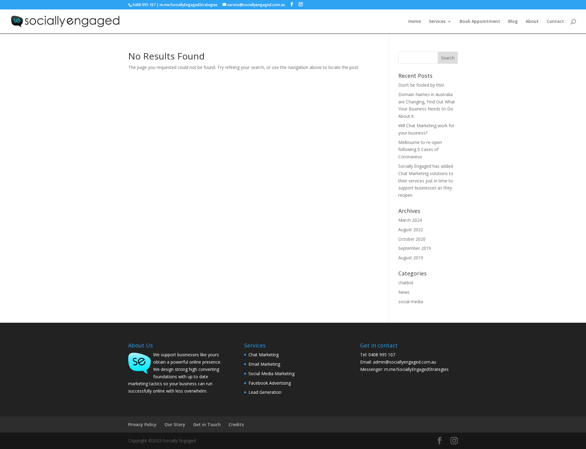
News (404, 292)
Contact (555, 21)
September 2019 (414, 248)
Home (414, 21)
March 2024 (410, 220)
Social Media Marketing (271, 373)
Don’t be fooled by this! (421, 85)
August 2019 (410, 257)
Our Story (175, 424)
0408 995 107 (144, 4)
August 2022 (410, 229)
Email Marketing (264, 364)
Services (437, 21)
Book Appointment (480, 21)
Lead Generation (264, 392)
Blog (513, 21)
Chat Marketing (263, 354)
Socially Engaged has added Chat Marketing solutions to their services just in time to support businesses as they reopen (425, 180)
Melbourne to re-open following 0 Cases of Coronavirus (420, 149)
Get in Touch (207, 424)
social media (410, 301)
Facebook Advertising (269, 383)
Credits (236, 424)
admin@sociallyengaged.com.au (404, 362)
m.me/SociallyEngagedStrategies (189, 4)
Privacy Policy (142, 424)
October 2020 (411, 239)
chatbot (406, 283)
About (532, 21)
